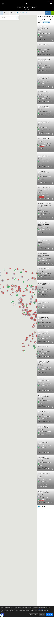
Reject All (42, 614)
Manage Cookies (33, 614)
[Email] (51, 3)
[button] (2, 615)
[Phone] (27, 3)
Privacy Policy (40, 608)
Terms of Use (48, 608)
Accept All (49, 614)
